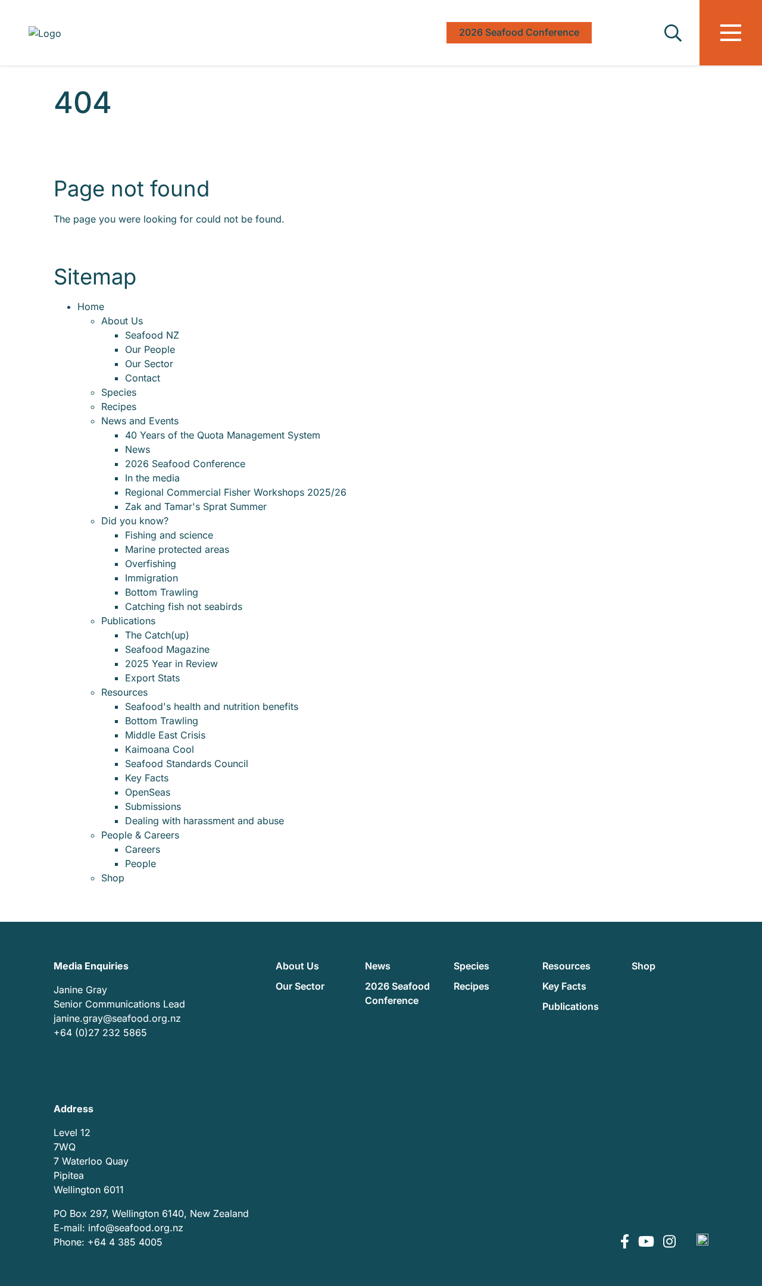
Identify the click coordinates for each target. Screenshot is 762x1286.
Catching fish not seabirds (183, 606)
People (140, 863)
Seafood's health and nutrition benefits (211, 706)
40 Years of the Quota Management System (222, 435)
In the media (152, 478)
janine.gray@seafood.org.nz (117, 1018)
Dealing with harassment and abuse (204, 821)
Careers (142, 849)
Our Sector (149, 364)
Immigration (151, 578)
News (137, 449)
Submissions (153, 806)
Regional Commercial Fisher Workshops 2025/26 (235, 492)
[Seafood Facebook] (626, 1242)
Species (118, 392)
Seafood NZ (152, 335)
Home (90, 306)
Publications (128, 621)
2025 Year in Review (171, 663)
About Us (122, 321)
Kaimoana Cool (159, 749)
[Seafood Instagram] (669, 1242)
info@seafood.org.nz (135, 1228)
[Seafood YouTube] (647, 1242)
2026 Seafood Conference (185, 464)
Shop (112, 878)
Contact (142, 378)
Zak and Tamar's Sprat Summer (196, 506)
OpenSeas (147, 792)
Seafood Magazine (167, 649)
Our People (150, 349)
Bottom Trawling (161, 592)
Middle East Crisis (165, 735)
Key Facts (146, 778)
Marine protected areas (177, 549)
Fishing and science (169, 535)
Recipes (118, 406)
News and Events (140, 421)
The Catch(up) (157, 635)
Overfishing (150, 564)
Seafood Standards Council (186, 763)
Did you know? (134, 521)
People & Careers (140, 835)
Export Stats (152, 678)
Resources (124, 692)
